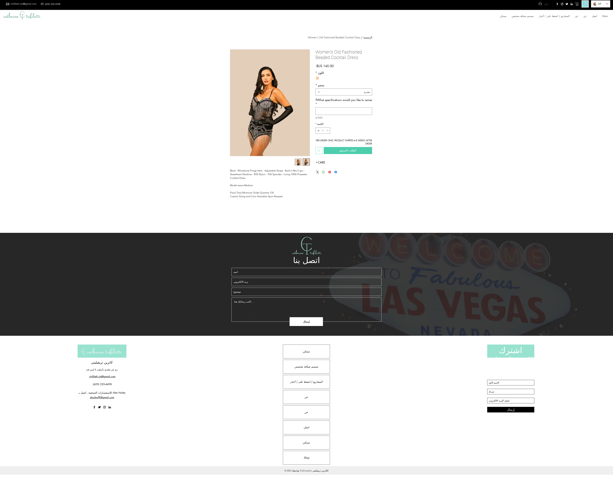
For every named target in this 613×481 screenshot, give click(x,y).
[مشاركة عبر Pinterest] (330, 172)
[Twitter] (562, 4)
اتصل (306, 427)
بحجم (319, 85)
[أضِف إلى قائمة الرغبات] (318, 150)
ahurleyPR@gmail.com (102, 397)
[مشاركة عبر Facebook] (336, 172)
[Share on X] (317, 172)
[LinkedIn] (571, 4)
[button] (577, 4)
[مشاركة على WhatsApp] (323, 172)
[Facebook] (557, 4)
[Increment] (318, 131)
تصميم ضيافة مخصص (306, 366)
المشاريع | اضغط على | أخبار (306, 382)
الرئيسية (367, 37)
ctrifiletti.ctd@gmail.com (24, 3)
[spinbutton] (322, 131)
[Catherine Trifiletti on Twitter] (566, 4)
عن (306, 397)
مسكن (306, 351)
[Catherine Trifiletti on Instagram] (104, 407)
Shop (306, 457)
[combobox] (343, 92)
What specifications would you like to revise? (343, 102)
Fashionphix (306, 470)
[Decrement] (327, 131)
